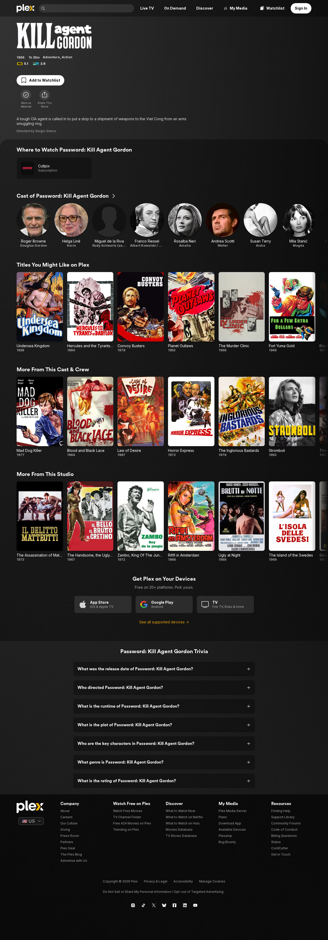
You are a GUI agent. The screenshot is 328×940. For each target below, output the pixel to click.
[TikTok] (143, 905)
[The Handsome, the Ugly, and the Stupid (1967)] (90, 521)
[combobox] (90, 8)
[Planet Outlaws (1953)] (191, 312)
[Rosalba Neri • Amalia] (185, 225)
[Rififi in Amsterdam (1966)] (191, 521)
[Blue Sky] (164, 905)
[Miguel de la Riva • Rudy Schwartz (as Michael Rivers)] (109, 225)
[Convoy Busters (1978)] (140, 312)
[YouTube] (195, 905)
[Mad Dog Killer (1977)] (40, 417)
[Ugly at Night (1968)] (242, 521)
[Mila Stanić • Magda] (298, 225)
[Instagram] (133, 905)
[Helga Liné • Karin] (71, 225)
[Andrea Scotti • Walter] (223, 225)
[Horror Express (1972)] (191, 417)
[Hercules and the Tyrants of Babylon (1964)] (90, 312)
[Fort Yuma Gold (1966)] (292, 312)
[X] (154, 905)
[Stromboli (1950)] (292, 417)
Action (67, 57)
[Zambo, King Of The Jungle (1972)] (140, 521)
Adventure (51, 57)
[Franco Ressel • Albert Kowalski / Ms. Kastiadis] (147, 225)
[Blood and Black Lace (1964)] (90, 417)
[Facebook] (174, 905)
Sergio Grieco (45, 131)
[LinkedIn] (185, 905)
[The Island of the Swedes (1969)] (292, 521)
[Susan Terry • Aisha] (260, 225)
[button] (44, 99)
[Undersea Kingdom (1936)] (40, 312)
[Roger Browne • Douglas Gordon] (33, 225)
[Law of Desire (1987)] (140, 417)
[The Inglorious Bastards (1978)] (242, 417)
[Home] (26, 8)
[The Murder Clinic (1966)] (242, 312)
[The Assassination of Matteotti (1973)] (40, 521)
